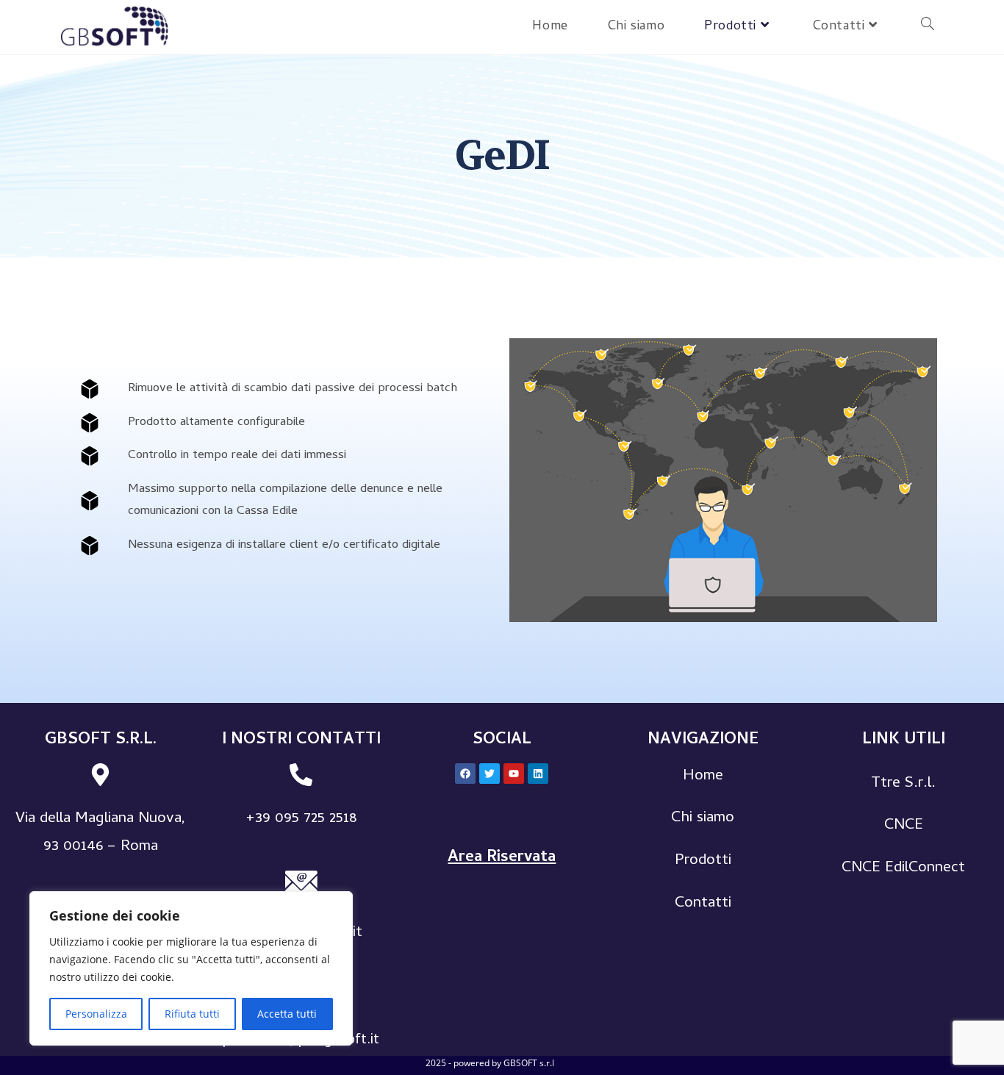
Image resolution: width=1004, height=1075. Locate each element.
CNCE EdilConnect (903, 868)
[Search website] (927, 27)
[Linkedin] (538, 773)
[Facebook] (465, 773)
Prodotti (703, 861)
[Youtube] (513, 773)
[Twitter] (489, 773)
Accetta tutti (287, 1014)
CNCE (903, 825)
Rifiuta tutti (192, 1014)
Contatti (703, 903)
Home (703, 776)
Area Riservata (502, 858)
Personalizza (96, 1014)
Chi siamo (702, 818)
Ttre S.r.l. (903, 783)
